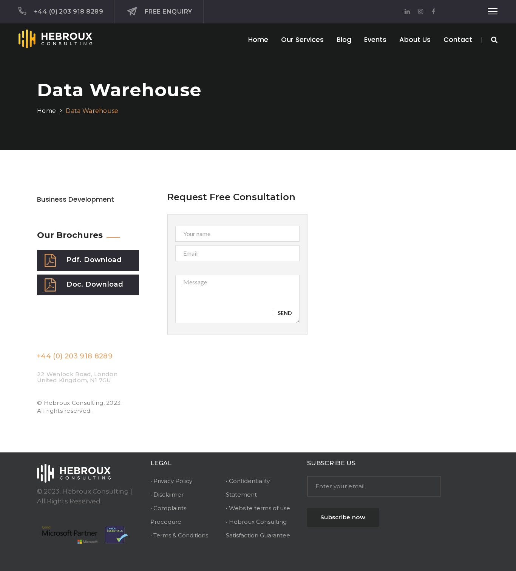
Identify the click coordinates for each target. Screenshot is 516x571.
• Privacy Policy (171, 481)
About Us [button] (415, 39)
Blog (344, 39)
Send (285, 313)
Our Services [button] (302, 39)
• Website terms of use (258, 508)
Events (375, 39)
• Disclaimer (167, 494)
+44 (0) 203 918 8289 (68, 11)
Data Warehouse (92, 110)
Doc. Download (94, 284)
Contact (457, 39)
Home (258, 39)
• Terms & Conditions (179, 535)
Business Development (75, 199)
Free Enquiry (168, 11)
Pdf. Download (94, 260)
